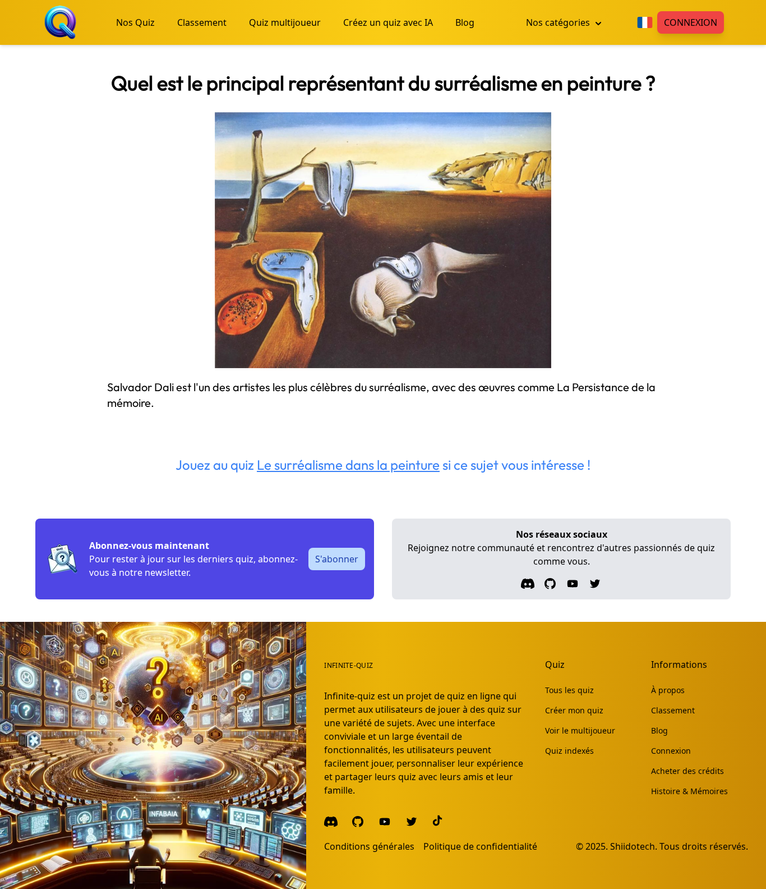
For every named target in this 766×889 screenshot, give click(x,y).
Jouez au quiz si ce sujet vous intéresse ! (383, 464)
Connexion (690, 22)
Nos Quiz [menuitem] (135, 22)
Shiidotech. (633, 846)
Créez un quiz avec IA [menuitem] (388, 22)
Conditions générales (369, 846)
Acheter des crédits (687, 771)
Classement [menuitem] (202, 22)
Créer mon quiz (574, 710)
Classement (673, 710)
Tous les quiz (569, 690)
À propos (668, 690)
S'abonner (336, 559)
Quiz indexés (569, 750)
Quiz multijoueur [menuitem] (285, 22)
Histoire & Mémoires (689, 791)
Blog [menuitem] (464, 22)
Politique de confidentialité (480, 846)
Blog (659, 730)
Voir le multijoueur (580, 730)
